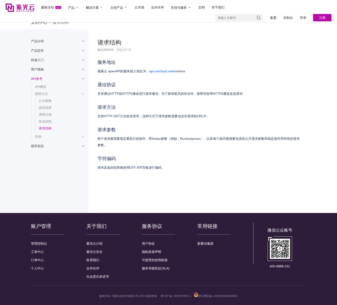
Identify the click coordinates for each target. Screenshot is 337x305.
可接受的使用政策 (155, 260)
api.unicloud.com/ (162, 71)
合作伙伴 (157, 7)
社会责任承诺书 (97, 276)
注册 (322, 18)
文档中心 (39, 22)
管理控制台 (39, 243)
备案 (273, 18)
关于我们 (218, 7)
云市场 (139, 7)
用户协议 (148, 243)
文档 (201, 7)
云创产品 (117, 7)
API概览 (40, 87)
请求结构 (45, 128)
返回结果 (45, 107)
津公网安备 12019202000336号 (218, 296)
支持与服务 (179, 7)
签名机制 (45, 121)
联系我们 (92, 260)
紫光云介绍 (94, 243)
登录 (303, 18)
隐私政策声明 (151, 252)
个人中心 (37, 268)
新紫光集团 (205, 243)
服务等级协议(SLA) (155, 268)
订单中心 (37, 260)
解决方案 (93, 7)
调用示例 (45, 114)
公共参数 (45, 101)
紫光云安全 (94, 252)
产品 (71, 7)
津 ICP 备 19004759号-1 (176, 296)
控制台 (288, 18)
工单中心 (37, 252)
